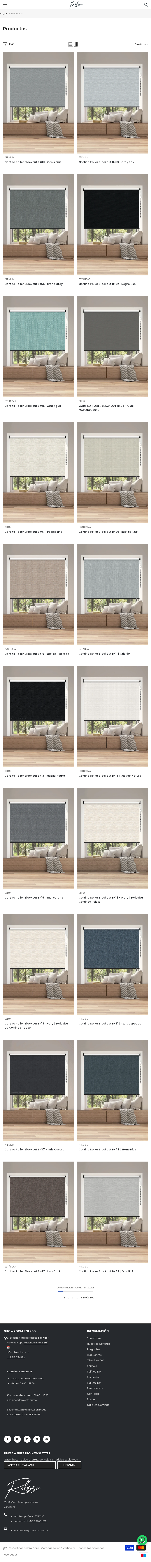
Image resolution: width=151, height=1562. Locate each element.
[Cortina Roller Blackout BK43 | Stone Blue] (112, 1090)
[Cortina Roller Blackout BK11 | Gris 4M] (112, 594)
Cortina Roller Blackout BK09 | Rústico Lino (108, 532)
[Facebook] (7, 1439)
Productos (17, 13)
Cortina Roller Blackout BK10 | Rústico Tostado (37, 654)
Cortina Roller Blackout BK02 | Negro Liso (107, 284)
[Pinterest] (27, 1439)
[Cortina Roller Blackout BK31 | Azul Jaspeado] (112, 964)
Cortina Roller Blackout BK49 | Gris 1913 (106, 1271)
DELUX (82, 401)
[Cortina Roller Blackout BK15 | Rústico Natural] (112, 716)
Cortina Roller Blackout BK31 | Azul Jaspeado (110, 1023)
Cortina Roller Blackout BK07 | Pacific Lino (33, 532)
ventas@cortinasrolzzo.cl (34, 1530)
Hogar (3, 13)
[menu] (5, 4)
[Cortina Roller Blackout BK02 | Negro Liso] (112, 224)
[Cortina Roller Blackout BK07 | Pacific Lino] (38, 472)
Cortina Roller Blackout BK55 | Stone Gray (34, 284)
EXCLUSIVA (85, 527)
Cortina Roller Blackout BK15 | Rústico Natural (110, 776)
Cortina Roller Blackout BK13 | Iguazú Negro (35, 776)
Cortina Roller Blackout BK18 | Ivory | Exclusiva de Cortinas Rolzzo (36, 1025)
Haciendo (36, 1342)
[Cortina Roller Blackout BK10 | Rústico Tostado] (38, 594)
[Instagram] (17, 1439)
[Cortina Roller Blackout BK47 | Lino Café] (38, 1212)
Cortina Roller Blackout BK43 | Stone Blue (107, 1149)
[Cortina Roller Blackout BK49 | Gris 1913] (112, 1212)
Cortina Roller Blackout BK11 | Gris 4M (104, 654)
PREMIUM (9, 157)
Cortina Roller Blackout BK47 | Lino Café (32, 1271)
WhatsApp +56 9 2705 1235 (29, 1516)
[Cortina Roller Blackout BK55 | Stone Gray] (38, 224)
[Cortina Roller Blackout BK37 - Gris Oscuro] (38, 1090)
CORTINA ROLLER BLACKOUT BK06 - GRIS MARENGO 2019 (106, 408)
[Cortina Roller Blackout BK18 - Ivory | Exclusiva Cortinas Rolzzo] (112, 838)
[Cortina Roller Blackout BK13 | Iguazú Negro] (38, 716)
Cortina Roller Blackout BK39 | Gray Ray (106, 162)
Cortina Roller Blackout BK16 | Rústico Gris (34, 897)
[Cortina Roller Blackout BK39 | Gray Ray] (112, 103)
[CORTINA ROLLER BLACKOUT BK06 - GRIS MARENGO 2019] (112, 346)
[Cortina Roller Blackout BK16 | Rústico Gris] (38, 838)
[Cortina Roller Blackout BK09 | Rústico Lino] (112, 472)
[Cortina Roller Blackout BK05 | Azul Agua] (38, 346)
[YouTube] (46, 1439)
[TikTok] (36, 1439)
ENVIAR (69, 1465)
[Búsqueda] (146, 5)
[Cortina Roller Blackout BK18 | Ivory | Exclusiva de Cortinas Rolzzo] (38, 964)
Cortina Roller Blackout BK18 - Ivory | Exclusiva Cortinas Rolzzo (111, 900)
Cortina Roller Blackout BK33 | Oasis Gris (33, 162)
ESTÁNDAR (84, 279)
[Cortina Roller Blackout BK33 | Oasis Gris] (38, 103)
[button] (70, 44)
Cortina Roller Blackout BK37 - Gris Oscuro (34, 1149)
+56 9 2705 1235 (16, 1357)
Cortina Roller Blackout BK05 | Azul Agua (33, 406)
